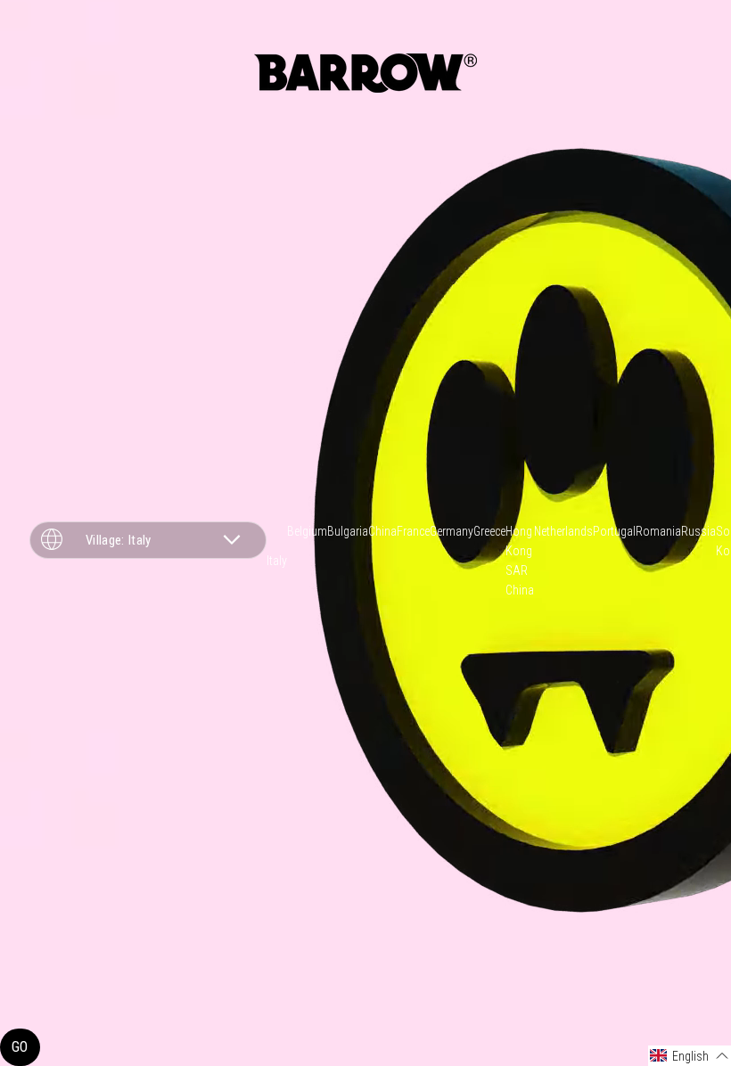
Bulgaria (347, 531)
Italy (277, 561)
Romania (658, 531)
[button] (689, 1056)
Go (20, 1046)
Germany (451, 531)
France (413, 531)
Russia (698, 531)
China (382, 531)
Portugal (614, 531)
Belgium (307, 531)
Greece (489, 531)
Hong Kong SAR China (519, 560)
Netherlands (563, 531)
